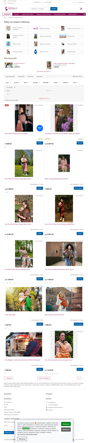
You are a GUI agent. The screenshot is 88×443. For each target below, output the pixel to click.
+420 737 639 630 (53, 405)
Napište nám (47, 2)
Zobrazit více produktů (43, 71)
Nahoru (9, 378)
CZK (74, 2)
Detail (40, 143)
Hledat (54, 8)
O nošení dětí (37, 2)
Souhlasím (66, 424)
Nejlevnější (21, 76)
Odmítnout (65, 429)
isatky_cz (50, 410)
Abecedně (39, 76)
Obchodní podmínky (9, 409)
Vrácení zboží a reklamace (11, 414)
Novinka (49, 90)
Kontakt (6, 404)
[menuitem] (7, 14)
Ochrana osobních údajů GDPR (12, 412)
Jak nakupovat (8, 402)
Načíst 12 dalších (44, 378)
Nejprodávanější (10, 76)
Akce (9, 90)
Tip (9, 94)
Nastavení (22, 439)
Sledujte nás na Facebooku (55, 407)
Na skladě (11, 87)
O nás (5, 407)
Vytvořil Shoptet (79, 439)
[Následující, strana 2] (78, 378)
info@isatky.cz (52, 402)
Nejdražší (30, 76)
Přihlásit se (9, 432)
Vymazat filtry (43, 98)
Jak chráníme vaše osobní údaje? (27, 434)
